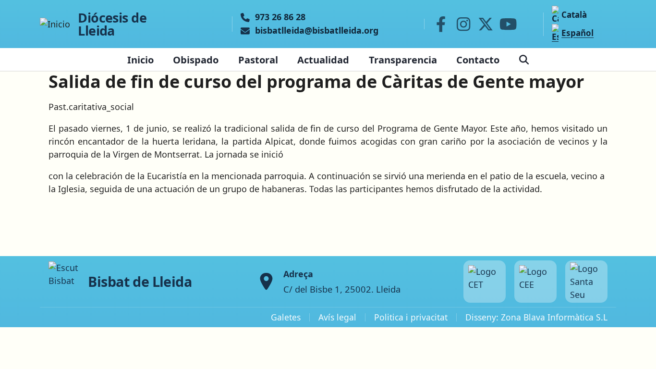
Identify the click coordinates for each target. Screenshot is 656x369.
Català (574, 14)
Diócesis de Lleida (112, 24)
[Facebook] (441, 24)
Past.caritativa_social (91, 106)
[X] (486, 24)
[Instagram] (463, 24)
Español (577, 32)
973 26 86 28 (280, 17)
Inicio (140, 59)
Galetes (286, 317)
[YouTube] (508, 24)
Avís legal (337, 317)
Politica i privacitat (411, 317)
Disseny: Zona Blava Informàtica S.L (536, 317)
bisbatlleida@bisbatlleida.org (316, 30)
